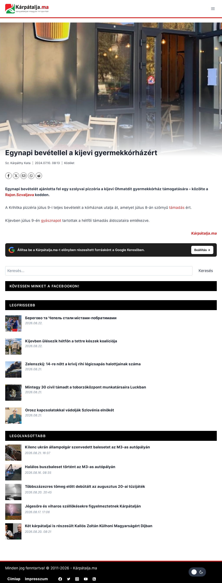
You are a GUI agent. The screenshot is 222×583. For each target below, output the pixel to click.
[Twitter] (68, 579)
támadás (176, 207)
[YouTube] (85, 579)
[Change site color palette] (197, 572)
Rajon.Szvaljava (19, 195)
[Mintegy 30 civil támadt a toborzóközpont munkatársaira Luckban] (13, 393)
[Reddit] (39, 175)
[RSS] (94, 579)
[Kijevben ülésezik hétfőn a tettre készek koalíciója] (13, 346)
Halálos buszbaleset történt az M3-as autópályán (70, 467)
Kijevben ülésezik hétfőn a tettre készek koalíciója (71, 341)
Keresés (206, 270)
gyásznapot (51, 220)
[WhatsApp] (31, 175)
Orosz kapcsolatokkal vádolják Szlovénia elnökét (69, 410)
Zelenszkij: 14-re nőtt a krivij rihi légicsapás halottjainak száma (83, 364)
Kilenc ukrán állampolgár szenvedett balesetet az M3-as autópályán (87, 447)
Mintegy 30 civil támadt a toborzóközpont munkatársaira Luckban (85, 387)
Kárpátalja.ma (204, 233)
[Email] (23, 175)
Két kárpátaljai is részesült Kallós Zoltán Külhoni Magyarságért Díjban (88, 526)
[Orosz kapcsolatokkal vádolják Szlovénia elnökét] (13, 415)
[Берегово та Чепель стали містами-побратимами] (13, 323)
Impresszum (36, 579)
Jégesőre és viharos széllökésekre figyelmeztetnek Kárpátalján (83, 506)
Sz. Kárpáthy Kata (18, 163)
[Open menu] (213, 8)
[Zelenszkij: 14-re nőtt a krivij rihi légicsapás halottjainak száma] (13, 369)
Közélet (69, 163)
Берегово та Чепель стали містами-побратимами (70, 318)
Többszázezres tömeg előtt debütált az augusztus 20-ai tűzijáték (85, 486)
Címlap (13, 579)
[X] (16, 175)
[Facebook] (8, 175)
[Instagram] (77, 579)
